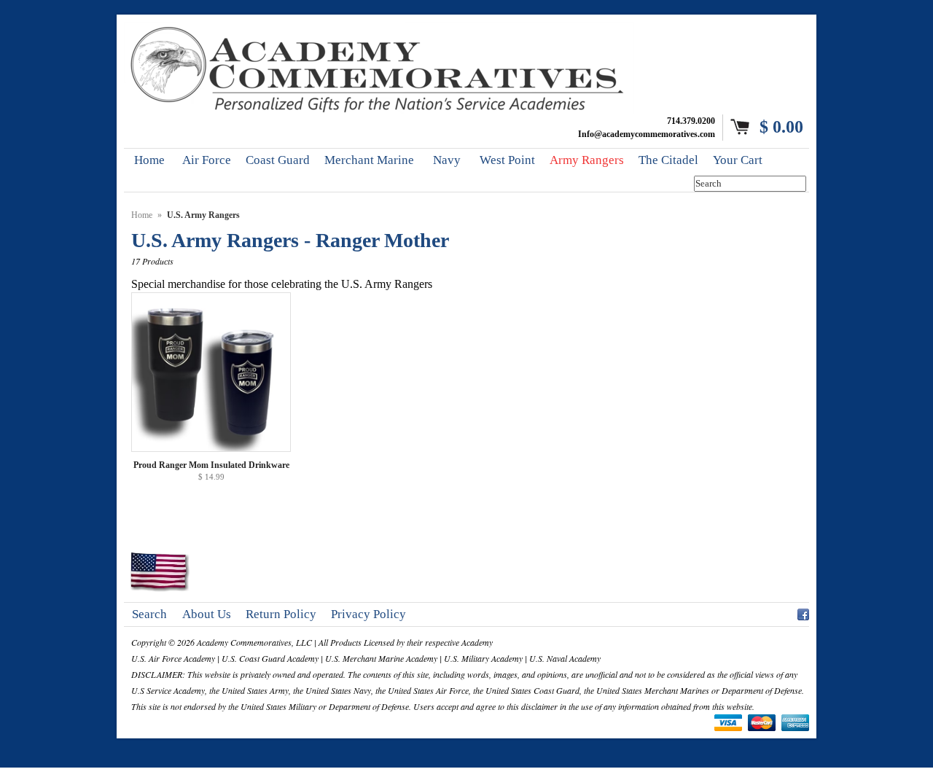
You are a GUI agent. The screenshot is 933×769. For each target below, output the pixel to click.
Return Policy (281, 614)
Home (141, 215)
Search (149, 614)
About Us (206, 614)
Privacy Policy (368, 614)
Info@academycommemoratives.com (646, 134)
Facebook (803, 612)
